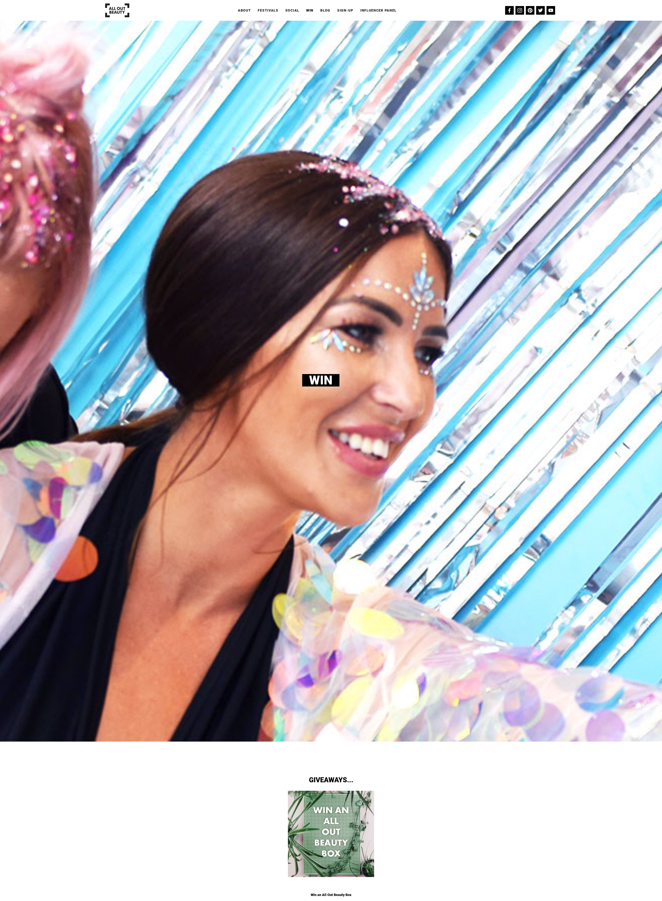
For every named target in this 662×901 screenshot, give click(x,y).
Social (292, 10)
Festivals (268, 10)
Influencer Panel (378, 10)
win (309, 10)
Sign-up (345, 10)
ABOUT (244, 10)
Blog (325, 10)
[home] (117, 10)
